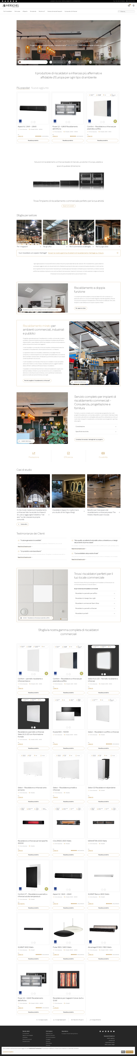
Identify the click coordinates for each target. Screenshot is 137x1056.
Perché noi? (42, 11)
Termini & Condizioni (50, 1037)
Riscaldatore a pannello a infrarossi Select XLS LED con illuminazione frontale (40, 310)
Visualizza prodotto (33, 140)
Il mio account (26, 1033)
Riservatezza (49, 1043)
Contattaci (25, 1037)
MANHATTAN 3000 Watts (52, 62)
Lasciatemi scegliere (8, 1052)
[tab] (23, 88)
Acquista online (26, 1041)
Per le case (17, 11)
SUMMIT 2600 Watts (102, 62)
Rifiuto (123, 1052)
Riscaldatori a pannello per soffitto (86, 593)
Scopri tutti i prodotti (68, 206)
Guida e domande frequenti (55, 11)
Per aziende (33, 11)
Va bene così (129, 1052)
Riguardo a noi (49, 1033)
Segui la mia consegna (28, 1035)
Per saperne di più (81, 308)
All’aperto (25, 11)
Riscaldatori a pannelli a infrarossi (86, 608)
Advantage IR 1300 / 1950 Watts (29, 62)
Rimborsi (48, 1041)
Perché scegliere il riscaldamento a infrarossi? (37, 380)
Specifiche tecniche (82, 432)
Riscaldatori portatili (81, 613)
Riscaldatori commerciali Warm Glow (87, 603)
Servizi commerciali (27, 1039)
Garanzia (48, 1045)
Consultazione (80, 427)
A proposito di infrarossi (71, 11)
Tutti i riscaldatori (7, 11)
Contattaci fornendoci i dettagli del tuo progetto (89, 439)
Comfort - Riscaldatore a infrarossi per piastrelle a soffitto (36, 618)
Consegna (48, 1039)
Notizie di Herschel (50, 1035)
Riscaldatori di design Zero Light (85, 598)
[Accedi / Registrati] (133, 5)
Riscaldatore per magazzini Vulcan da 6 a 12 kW (78, 62)
